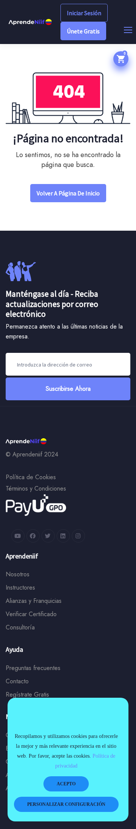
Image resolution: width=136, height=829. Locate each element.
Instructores (20, 587)
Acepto (66, 784)
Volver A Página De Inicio (68, 193)
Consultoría (20, 627)
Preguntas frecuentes (33, 668)
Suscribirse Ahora (68, 388)
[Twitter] (48, 536)
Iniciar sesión (84, 13)
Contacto (17, 681)
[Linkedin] (63, 536)
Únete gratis (83, 31)
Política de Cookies (31, 477)
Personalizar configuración (66, 804)
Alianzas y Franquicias (34, 600)
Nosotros (17, 574)
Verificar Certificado (31, 614)
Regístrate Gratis (27, 694)
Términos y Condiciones (36, 488)
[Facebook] (33, 536)
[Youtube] (18, 536)
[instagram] (78, 536)
